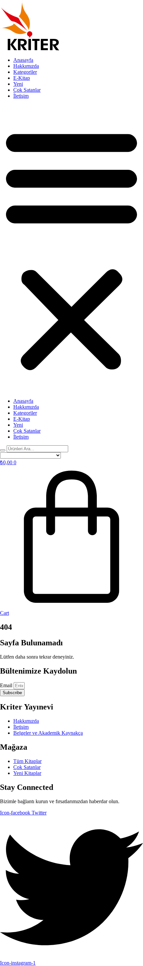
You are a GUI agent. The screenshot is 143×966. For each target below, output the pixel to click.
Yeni (18, 84)
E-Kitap (21, 78)
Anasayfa (23, 60)
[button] (71, 248)
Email (7, 685)
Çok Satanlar (27, 90)
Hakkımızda (26, 66)
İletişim (21, 96)
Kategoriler (25, 72)
